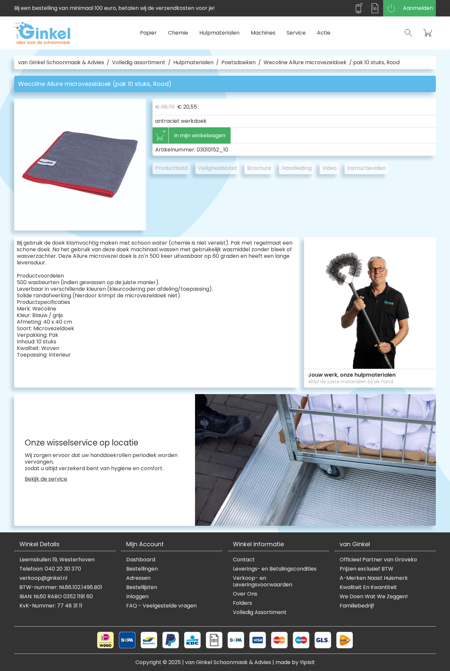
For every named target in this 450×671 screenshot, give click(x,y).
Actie (323, 33)
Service (296, 33)
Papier (148, 33)
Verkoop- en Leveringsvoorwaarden (262, 581)
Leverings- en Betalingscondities (275, 569)
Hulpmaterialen (219, 33)
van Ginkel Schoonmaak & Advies (61, 62)
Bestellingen (142, 569)
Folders (242, 603)
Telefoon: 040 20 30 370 (50, 569)
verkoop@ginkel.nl (43, 578)
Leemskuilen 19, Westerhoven (57, 559)
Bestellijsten (141, 587)
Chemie (178, 33)
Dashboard (140, 559)
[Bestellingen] (375, 8)
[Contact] (358, 8)
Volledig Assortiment (260, 612)
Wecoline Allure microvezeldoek (305, 62)
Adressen (138, 578)
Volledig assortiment (138, 62)
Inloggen (137, 596)
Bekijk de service (46, 479)
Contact (244, 559)
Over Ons (245, 594)
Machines (263, 33)
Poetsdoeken (238, 62)
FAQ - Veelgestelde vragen (161, 606)
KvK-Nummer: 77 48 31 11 (50, 606)
